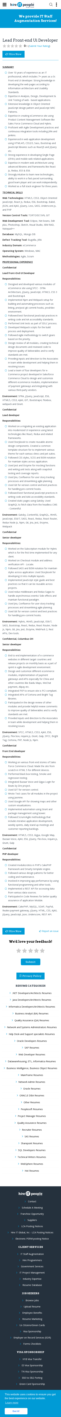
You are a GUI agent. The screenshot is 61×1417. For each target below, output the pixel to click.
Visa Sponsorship (32, 1331)
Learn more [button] (11, 1402)
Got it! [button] (16, 1411)
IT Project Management (32, 1272)
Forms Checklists (32, 1343)
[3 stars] (30, 950)
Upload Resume (32, 1306)
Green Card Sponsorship (32, 1383)
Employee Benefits (32, 1312)
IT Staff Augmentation (32, 1254)
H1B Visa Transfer (32, 1359)
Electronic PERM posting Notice (32, 1238)
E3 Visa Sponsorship (32, 1365)
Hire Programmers (32, 1260)
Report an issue (50, 931)
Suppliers (32, 1220)
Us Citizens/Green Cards (32, 1325)
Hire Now (14, 54)
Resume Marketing (32, 1319)
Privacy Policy (31, 975)
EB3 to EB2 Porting (32, 1377)
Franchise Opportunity (32, 1213)
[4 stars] (36, 950)
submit (30, 961)
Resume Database (32, 1285)
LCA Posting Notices (32, 1226)
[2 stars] (24, 950)
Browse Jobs (32, 1300)
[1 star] (19, 950)
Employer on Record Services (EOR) (32, 1337)
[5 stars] (42, 950)
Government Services (32, 1266)
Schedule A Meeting (32, 1207)
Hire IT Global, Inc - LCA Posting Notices (32, 1232)
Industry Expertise (32, 1278)
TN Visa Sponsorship (32, 1371)
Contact (32, 1201)
